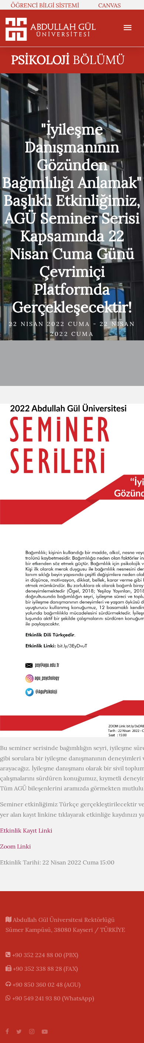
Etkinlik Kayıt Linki (26, 830)
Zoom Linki (15, 846)
